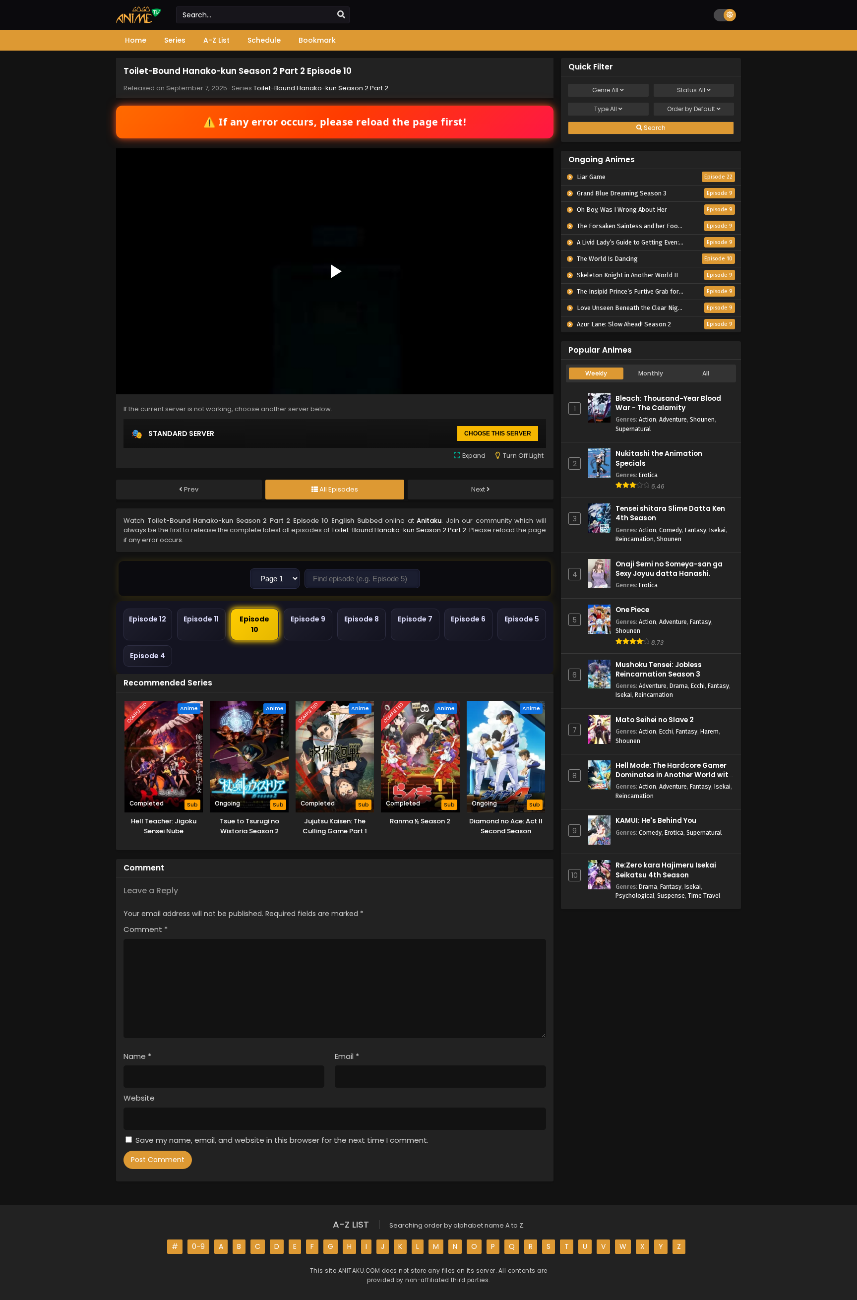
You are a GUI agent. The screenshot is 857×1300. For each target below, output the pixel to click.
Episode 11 (201, 619)
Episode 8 (361, 619)
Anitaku (429, 520)
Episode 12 (147, 619)
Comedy (670, 530)
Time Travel (704, 895)
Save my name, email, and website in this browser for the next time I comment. (281, 1140)
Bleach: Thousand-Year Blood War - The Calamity (668, 403)
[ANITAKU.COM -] (138, 21)
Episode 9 (308, 619)
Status (691, 90)
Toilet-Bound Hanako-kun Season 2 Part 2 (320, 88)
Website (139, 1098)
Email (347, 1056)
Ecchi (698, 685)
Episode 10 (254, 624)
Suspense (671, 895)
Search (654, 128)
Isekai (717, 530)
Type (605, 109)
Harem (709, 731)
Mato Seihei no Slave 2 (654, 720)
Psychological (634, 895)
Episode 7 (415, 619)
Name (137, 1056)
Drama (679, 685)
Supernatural (633, 429)
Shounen (702, 419)
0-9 (198, 1246)
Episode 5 (521, 619)
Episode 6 (468, 619)
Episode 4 (147, 656)
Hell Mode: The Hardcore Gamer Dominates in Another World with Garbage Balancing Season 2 (674, 775)
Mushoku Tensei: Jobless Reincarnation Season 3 (658, 669)
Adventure (673, 419)
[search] (341, 14)
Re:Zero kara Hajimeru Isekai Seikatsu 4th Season (665, 870)
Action (647, 419)
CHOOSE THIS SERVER (497, 433)
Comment (145, 929)
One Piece (632, 610)
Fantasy (695, 530)
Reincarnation (634, 539)
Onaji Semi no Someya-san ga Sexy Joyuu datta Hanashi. (669, 568)
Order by (691, 109)
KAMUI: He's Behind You (655, 820)
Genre (605, 90)
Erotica (648, 475)
